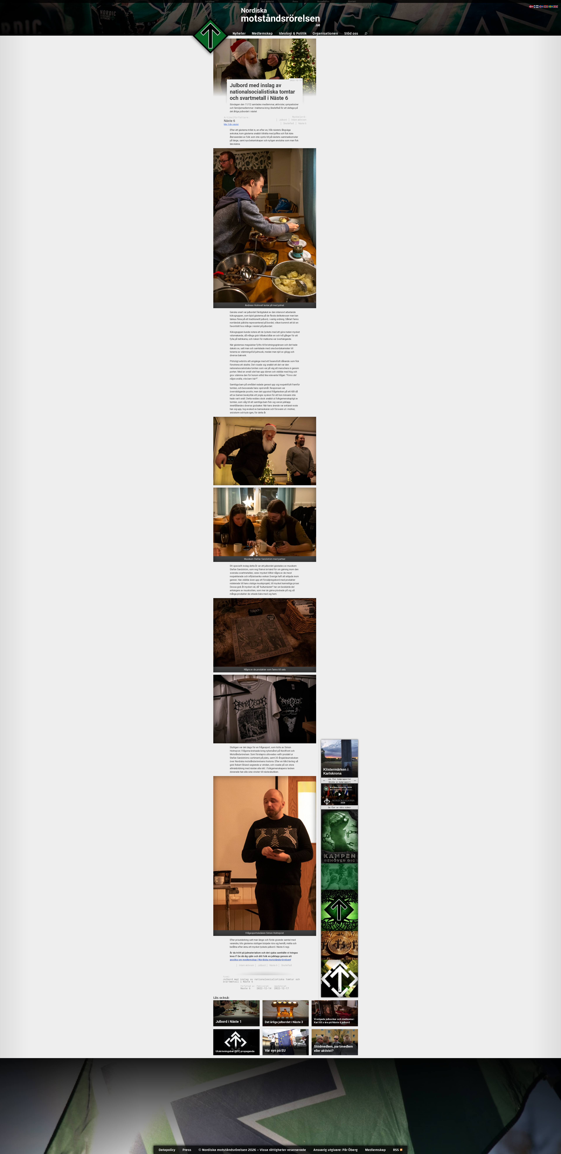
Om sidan (209, 1)
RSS (396, 1150)
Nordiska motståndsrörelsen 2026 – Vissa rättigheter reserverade (252, 1150)
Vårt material (267, 1)
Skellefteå (288, 123)
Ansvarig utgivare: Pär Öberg (335, 1150)
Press (295, 1)
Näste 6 (302, 123)
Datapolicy (167, 1150)
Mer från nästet (231, 124)
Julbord (283, 119)
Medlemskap (375, 1150)
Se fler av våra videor (339, 807)
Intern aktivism (298, 119)
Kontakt (352, 1)
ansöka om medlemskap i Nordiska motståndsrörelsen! (260, 959)
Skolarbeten (323, 1)
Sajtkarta (237, 1)
